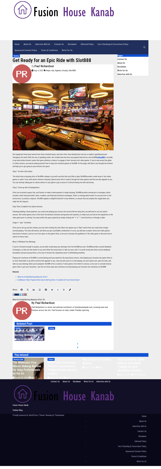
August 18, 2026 (57, 377)
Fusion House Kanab (20, 405)
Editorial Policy (87, 44)
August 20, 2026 (22, 377)
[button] (144, 47)
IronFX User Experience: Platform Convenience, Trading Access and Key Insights (62, 368)
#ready (65, 70)
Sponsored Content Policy (26, 50)
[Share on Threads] (64, 289)
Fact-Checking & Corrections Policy (113, 44)
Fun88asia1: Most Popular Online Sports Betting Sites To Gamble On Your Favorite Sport (49, 280)
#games (58, 70)
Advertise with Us (42, 44)
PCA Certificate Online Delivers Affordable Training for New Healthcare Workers (131, 365)
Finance (51, 359)
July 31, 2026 (90, 367)
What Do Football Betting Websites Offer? (33, 277)
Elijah (32, 377)
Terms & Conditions (49, 50)
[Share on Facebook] (21, 289)
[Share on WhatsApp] (39, 289)
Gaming (16, 56)
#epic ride (50, 70)
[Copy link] (70, 289)
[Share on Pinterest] (45, 289)
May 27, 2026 (125, 374)
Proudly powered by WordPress (25, 415)
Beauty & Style (18, 359)
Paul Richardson (44, 66)
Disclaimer (72, 44)
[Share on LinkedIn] (33, 289)
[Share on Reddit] (51, 289)
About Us (27, 44)
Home (17, 44)
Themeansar (59, 415)
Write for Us (67, 50)
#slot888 (72, 70)
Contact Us (59, 44)
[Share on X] (27, 289)
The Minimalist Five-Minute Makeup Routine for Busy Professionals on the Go (27, 368)
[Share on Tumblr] (57, 289)
